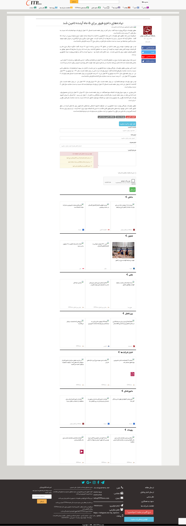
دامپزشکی (128, 391)
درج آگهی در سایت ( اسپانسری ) (139, 512)
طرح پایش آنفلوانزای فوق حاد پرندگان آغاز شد (123, 400)
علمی (131, 274)
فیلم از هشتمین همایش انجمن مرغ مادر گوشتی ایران (73, 438)
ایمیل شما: (133, 135)
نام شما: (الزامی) (132, 127)
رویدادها (52, 7)
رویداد (130, 430)
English (145, 2)
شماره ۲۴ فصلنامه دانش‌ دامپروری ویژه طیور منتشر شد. (124, 361)
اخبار (135, 7)
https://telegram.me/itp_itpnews (106, 513)
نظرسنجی (42, 7)
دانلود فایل (94, 7)
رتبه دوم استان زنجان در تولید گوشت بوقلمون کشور (125, 283)
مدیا (105, 7)
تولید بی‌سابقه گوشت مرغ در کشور (124, 260)
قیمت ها (115, 7)
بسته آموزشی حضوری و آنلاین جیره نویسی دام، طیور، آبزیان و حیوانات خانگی (98, 438)
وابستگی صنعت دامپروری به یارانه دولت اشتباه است (73, 206)
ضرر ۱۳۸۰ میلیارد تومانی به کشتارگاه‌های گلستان (101, 244)
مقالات (126, 7)
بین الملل (129, 313)
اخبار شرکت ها (127, 352)
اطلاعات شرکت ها (65, 7)
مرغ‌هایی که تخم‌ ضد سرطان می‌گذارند (75, 322)
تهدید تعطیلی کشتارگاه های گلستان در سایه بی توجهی (98, 206)
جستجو (74, 1)
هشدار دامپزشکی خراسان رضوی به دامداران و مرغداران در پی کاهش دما (98, 400)
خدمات (31, 7)
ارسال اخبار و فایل (147, 492)
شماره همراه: (133, 142)
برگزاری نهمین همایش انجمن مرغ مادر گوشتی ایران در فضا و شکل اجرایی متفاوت (123, 439)
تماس (144, 7)
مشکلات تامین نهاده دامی (106, 117)
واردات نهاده (120, 117)
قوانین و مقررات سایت (139, 519)
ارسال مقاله (149, 487)
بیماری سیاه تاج (78, 282)
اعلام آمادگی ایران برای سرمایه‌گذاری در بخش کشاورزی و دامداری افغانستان (123, 322)
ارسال (132, 189)
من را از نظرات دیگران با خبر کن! (126, 173)
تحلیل (130, 236)
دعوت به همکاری (147, 501)
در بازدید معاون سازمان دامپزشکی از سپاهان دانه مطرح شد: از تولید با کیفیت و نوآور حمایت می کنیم (73, 362)
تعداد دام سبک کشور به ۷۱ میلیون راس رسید (73, 244)
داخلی (130, 197)
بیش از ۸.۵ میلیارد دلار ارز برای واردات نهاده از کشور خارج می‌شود (124, 206)
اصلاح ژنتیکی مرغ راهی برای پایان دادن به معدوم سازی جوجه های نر (99, 283)
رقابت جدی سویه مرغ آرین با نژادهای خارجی (98, 361)
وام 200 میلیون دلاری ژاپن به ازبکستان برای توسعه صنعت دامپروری (98, 322)
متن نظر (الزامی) (132, 150)
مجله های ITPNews (80, 7)
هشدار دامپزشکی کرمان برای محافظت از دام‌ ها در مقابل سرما (75, 400)
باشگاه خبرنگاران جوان (147, 36)
